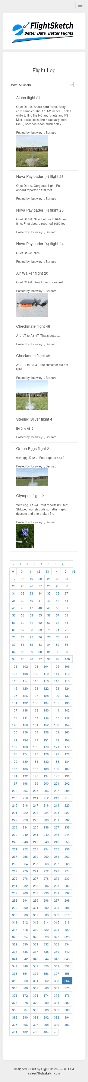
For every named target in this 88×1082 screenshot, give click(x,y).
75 (31, 637)
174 (25, 754)
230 (46, 820)
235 (35, 827)
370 (67, 988)
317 (14, 929)
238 (67, 827)
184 (67, 761)
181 (35, 761)
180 (25, 761)
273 (56, 871)
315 (56, 922)
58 (66, 615)
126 (25, 695)
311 (14, 922)
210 (25, 798)
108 (25, 674)
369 (56, 988)
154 (67, 725)
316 (67, 922)
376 (67, 995)
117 (56, 681)
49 (49, 608)
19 (31, 578)
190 (67, 769)
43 (57, 600)
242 (46, 834)
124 (67, 688)
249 (56, 842)
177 (56, 754)
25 (22, 586)
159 (56, 732)
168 (25, 747)
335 (14, 951)
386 (46, 1010)
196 (67, 776)
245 (14, 842)
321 (56, 929)
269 (14, 871)
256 (67, 849)
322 (67, 929)
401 (14, 1032)
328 (67, 937)
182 (46, 761)
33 (31, 593)
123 (56, 688)
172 (67, 747)
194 (46, 776)
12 (38, 571)
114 (25, 681)
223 (35, 812)
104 (46, 666)
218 (46, 805)
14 (56, 571)
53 (22, 615)
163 (35, 739)
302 (46, 907)
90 (40, 652)
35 (49, 593)
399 (56, 1024)
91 (49, 652)
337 (35, 951)
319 (35, 929)
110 (46, 674)
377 (14, 1003)
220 (67, 805)
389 (14, 1017)
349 (35, 966)
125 (14, 695)
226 (67, 812)
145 (35, 717)
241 (35, 834)
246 (25, 842)
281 (14, 886)
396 (25, 1024)
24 (14, 586)
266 (46, 864)
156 (25, 732)
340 (67, 951)
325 (35, 937)
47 (31, 608)
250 (67, 842)
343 (35, 959)
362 (46, 981)
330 (25, 944)
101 (14, 666)
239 (14, 834)
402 (25, 1032)
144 (25, 717)
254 (46, 849)
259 (35, 856)
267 (56, 864)
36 (57, 593)
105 (56, 666)
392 (46, 1017)
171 (56, 747)
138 (25, 710)
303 (56, 907)
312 (25, 922)
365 (14, 988)
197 (14, 783)
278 (46, 878)
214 (67, 798)
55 (40, 615)
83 (40, 644)
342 (25, 959)
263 (14, 864)
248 (46, 842)
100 (67, 659)
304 (67, 907)
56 (49, 615)
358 (67, 973)
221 (14, 812)
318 (25, 929)
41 (40, 600)
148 (67, 717)
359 (14, 981)
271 (35, 871)
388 (67, 1010)
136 (67, 703)
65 (66, 622)
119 (14, 688)
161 (14, 739)
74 (22, 637)
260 (46, 856)
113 (14, 681)
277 (35, 878)
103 (35, 666)
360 (25, 981)
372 (25, 995)
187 (35, 769)
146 (46, 717)
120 (25, 688)
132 (25, 703)
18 (22, 578)
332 (46, 944)
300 (25, 907)
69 (40, 630)
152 (46, 725)
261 (56, 856)
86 (66, 644)
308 (46, 915)
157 (35, 732)
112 (67, 674)
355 (35, 973)
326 (46, 937)
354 (25, 973)
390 (25, 1017)
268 (67, 864)
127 (35, 695)
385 (35, 1010)
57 (57, 615)
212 (46, 798)
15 (64, 571)
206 (46, 790)
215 (14, 805)
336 (25, 951)
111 (56, 674)
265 (35, 864)
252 (25, 849)
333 (56, 944)
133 (35, 703)
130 (67, 695)
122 (46, 688)
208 (67, 790)
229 (35, 820)
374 (46, 995)
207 (56, 790)
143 (14, 717)
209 (14, 798)
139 (35, 710)
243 (56, 834)
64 (57, 622)
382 (67, 1003)
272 (46, 871)
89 (31, 652)
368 (46, 988)
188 (46, 769)
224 (46, 812)
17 (14, 578)
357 (56, 973)
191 (14, 776)
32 (22, 593)
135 (56, 703)
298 (67, 900)
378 (25, 1003)
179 (14, 761)
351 (56, 966)
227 (14, 820)
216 (25, 805)
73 (14, 637)
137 (14, 710)
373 (35, 995)
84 (49, 644)
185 (14, 769)
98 (49, 659)
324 (25, 937)
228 (25, 820)
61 (31, 622)
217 (35, 805)
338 (46, 951)
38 (14, 600)
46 (22, 608)
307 (35, 915)
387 (56, 1010)
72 (66, 630)
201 (56, 783)
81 (22, 644)
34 (40, 593)
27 (40, 586)
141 (56, 710)
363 (56, 981)
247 (35, 842)
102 (25, 666)
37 (66, 593)
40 (31, 600)
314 (46, 922)
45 (14, 608)
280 (67, 878)
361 (35, 981)
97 (40, 659)
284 (46, 886)
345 (56, 959)
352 (67, 966)
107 (14, 674)
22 (57, 578)
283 (35, 886)
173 (14, 754)
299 (14, 907)
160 (67, 732)
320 (46, 929)
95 (22, 659)
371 (14, 995)
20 (40, 578)
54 (31, 615)
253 (35, 849)
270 (25, 871)
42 (49, 600)
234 (25, 827)
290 (46, 893)
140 (46, 710)
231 (56, 820)
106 (67, 666)
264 (25, 864)
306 (25, 915)
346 (67, 959)
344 (46, 959)
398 (46, 1024)
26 (31, 586)
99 (57, 659)
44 (66, 600)
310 (67, 915)
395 (14, 1024)
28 (49, 586)
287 (14, 893)
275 (14, 878)
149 (14, 725)
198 (25, 783)
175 (35, 754)
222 (25, 812)
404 (46, 1032)
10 (21, 571)
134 (46, 703)
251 (14, 849)
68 (31, 630)
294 (25, 900)
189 (56, 769)
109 (35, 674)
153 (56, 725)
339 (56, 951)
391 (35, 1017)
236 (46, 827)
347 (14, 966)
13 (47, 571)
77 (49, 637)
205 (35, 790)
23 (66, 578)
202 (67, 783)
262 (67, 856)
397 (35, 1024)
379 (35, 1003)
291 (56, 893)
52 (14, 615)
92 (57, 652)
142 (67, 710)
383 (14, 1010)
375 (56, 995)
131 (14, 703)
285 (56, 886)
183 (56, 761)
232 (67, 820)
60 (22, 622)
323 (14, 937)
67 (22, 630)
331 (35, 944)
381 (56, 1003)
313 (35, 922)
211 (35, 798)
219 (56, 805)
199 (35, 783)
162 (25, 739)
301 (35, 907)
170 (46, 747)
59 (14, 622)
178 (67, 754)
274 (67, 871)
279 (56, 878)
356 (46, 973)
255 (56, 849)
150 (25, 725)
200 (46, 783)
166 (67, 739)
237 (56, 827)
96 (31, 659)
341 (14, 959)
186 (25, 769)
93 (66, 652)
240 (25, 834)
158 (46, 732)
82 (31, 644)
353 (14, 973)
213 (56, 798)
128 (46, 695)
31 (14, 593)
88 (22, 652)
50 (57, 608)
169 (35, 747)
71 (57, 630)
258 (25, 856)
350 (46, 966)
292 (67, 893)
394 (67, 1017)
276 (25, 878)
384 (25, 1010)
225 (56, 812)
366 (25, 988)
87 (14, 652)
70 (49, 630)
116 (46, 681)
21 (49, 578)
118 (67, 681)
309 (56, 915)
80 (14, 644)
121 (35, 688)
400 (67, 1024)
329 (14, 944)
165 (56, 739)
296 (46, 900)
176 (46, 754)
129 (56, 695)
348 (25, 966)
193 (35, 776)
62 (40, 622)
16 (73, 571)
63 (49, 622)
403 (35, 1032)
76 (40, 637)
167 (14, 747)
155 (14, 732)
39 (22, 600)
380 (46, 1003)
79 (66, 637)
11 (29, 571)
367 (35, 988)
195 (56, 776)
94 (14, 659)
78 (57, 637)
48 (40, 608)
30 (66, 586)
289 (35, 893)
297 (56, 900)
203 (14, 790)
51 (66, 608)
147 (56, 717)
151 (35, 725)
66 (14, 630)
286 (67, 886)
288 (25, 893)
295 (35, 900)
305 (14, 915)
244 (67, 834)
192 (25, 776)
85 (57, 644)
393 (56, 1017)
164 (46, 739)
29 (57, 586)
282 (25, 886)
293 (14, 900)
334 (67, 944)
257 (14, 856)
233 (14, 827)
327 (56, 937)
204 (25, 790)
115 (35, 681)
